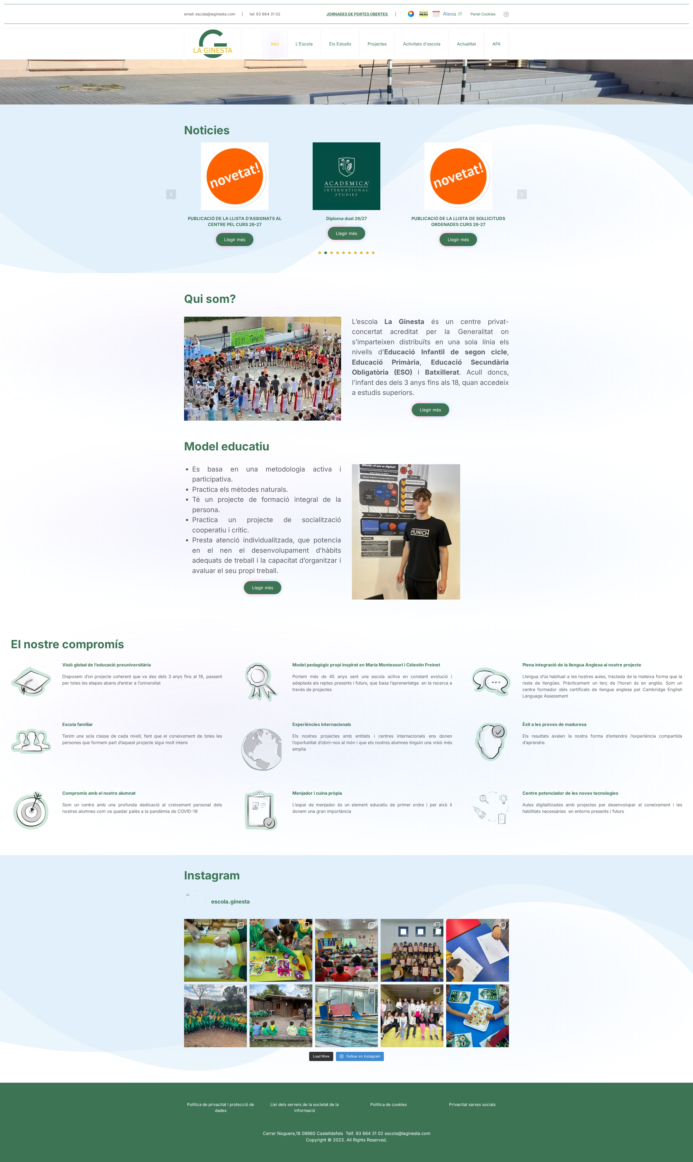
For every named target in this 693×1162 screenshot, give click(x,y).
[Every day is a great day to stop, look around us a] (412, 950)
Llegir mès (430, 410)
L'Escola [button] (304, 44)
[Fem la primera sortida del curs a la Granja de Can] (281, 1015)
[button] (171, 194)
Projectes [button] (377, 44)
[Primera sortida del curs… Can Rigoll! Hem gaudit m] (215, 1015)
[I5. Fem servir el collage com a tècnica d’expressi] (281, 950)
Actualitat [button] (466, 44)
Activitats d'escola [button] (421, 44)
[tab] (319, 252)
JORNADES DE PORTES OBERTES (357, 14)
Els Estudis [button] (340, 44)
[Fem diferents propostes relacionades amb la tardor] (477, 1015)
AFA (496, 44)
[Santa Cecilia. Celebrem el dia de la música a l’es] (412, 1015)
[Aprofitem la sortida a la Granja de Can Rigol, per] (477, 950)
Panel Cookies (482, 14)
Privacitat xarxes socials (472, 1104)
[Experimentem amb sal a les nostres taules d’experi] (215, 950)
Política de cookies (388, 1104)
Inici (275, 44)
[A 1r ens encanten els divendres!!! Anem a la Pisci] (346, 1015)
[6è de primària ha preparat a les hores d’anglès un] (346, 950)
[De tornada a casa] (212, 44)
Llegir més (234, 233)
